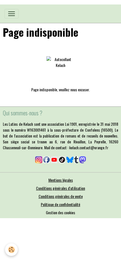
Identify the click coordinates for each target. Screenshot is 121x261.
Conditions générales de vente (61, 196)
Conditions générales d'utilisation (60, 188)
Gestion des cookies (60, 212)
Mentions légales (60, 180)
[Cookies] (11, 249)
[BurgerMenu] (12, 13)
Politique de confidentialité (60, 204)
